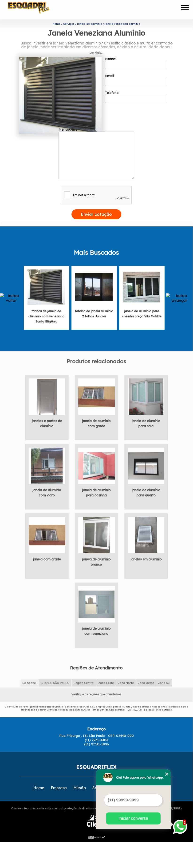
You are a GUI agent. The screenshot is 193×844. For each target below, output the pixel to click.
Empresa (59, 787)
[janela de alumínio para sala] (146, 396)
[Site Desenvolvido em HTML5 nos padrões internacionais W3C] (96, 837)
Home (38, 787)
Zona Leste (106, 683)
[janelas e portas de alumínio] (47, 396)
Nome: (111, 59)
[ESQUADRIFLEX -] (35, 9)
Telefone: (112, 93)
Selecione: (29, 683)
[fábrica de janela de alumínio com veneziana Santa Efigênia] (46, 287)
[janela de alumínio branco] (96, 534)
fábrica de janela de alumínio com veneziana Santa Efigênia (46, 316)
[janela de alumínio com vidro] (47, 465)
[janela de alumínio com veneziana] (96, 604)
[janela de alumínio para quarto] (146, 465)
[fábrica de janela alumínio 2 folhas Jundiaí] (94, 287)
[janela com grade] (47, 534)
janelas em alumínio (146, 559)
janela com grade (47, 559)
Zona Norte (126, 683)
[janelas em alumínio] (146, 534)
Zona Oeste (146, 683)
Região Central (84, 683)
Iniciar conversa (133, 818)
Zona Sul (164, 683)
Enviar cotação (96, 214)
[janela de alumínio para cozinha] (96, 465)
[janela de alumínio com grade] (96, 396)
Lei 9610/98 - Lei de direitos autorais (150, 709)
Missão (79, 787)
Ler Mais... (96, 52)
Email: (110, 76)
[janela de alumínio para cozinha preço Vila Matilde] (142, 287)
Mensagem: (68, 129)
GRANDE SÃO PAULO (55, 683)
